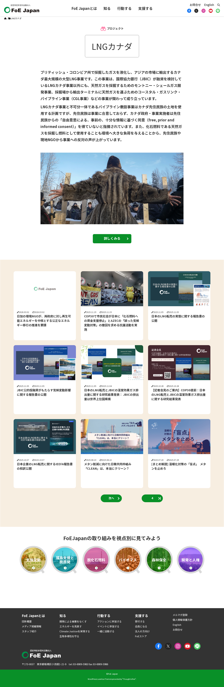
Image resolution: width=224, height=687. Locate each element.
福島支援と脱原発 (65, 559)
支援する (145, 8)
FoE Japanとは (84, 8)
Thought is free (129, 679)
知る (107, 8)
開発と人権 (191, 559)
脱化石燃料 (96, 559)
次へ (111, 498)
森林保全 (159, 559)
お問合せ (195, 5)
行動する (124, 8)
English (209, 5)
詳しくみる (112, 238)
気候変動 (33, 559)
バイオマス (128, 559)
